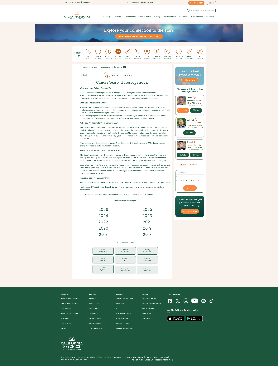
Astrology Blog (124, 259)
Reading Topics (94, 303)
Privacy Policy (137, 357)
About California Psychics (70, 298)
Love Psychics (94, 313)
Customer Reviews (96, 328)
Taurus (98, 56)
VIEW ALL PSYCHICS (189, 165)
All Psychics (93, 298)
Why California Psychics (69, 303)
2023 (147, 215)
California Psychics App (124, 298)
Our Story (106, 17)
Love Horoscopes (103, 259)
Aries (88, 56)
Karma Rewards (196, 17)
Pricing (157, 17)
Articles (182, 17)
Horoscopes (168, 17)
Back (85, 75)
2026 (103, 209)
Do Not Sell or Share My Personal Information (152, 360)
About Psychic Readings (69, 313)
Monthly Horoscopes (147, 250)
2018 (103, 234)
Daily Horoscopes (103, 250)
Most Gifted (65, 318)
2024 (103, 215)
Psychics (117, 17)
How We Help (66, 308)
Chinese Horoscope (147, 259)
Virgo (137, 56)
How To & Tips (66, 323)
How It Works (145, 17)
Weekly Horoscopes (125, 250)
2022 (103, 222)
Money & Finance (122, 318)
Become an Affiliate (149, 298)
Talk (183, 155)
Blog (117, 308)
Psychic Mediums (95, 323)
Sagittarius (167, 56)
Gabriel (190, 120)
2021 (147, 222)
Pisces (200, 56)
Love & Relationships (123, 313)
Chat (196, 110)
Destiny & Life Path (122, 323)
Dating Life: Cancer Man (147, 270)
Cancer (118, 56)
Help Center (146, 313)
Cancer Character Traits (103, 269)
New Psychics (94, 308)
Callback (183, 110)
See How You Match (189, 211)
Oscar (189, 97)
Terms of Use (151, 357)
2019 (147, 228)
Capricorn (179, 56)
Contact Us (210, 17)
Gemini (108, 56)
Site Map (164, 357)
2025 (147, 209)
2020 (103, 228)
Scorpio (157, 56)
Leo (127, 56)
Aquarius (189, 56)
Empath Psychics (95, 318)
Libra (147, 56)
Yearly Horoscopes (102, 67)
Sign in (211, 3)
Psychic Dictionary (149, 308)
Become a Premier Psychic (152, 303)
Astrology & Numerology (124, 328)
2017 (147, 234)
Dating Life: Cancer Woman (125, 270)
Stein (189, 142)
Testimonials (131, 17)
